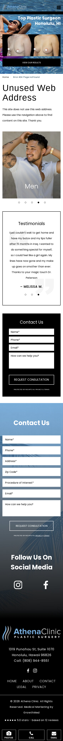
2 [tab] (25, 202)
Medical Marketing (36, 707)
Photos (9, 737)
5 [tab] (45, 202)
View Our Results (31, 62)
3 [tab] (32, 202)
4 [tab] (38, 202)
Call (31, 737)
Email (54, 737)
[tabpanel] (31, 164)
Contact (48, 681)
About (28, 681)
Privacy (38, 389)
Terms (46, 389)
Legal (21, 686)
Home (5, 77)
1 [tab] (19, 202)
